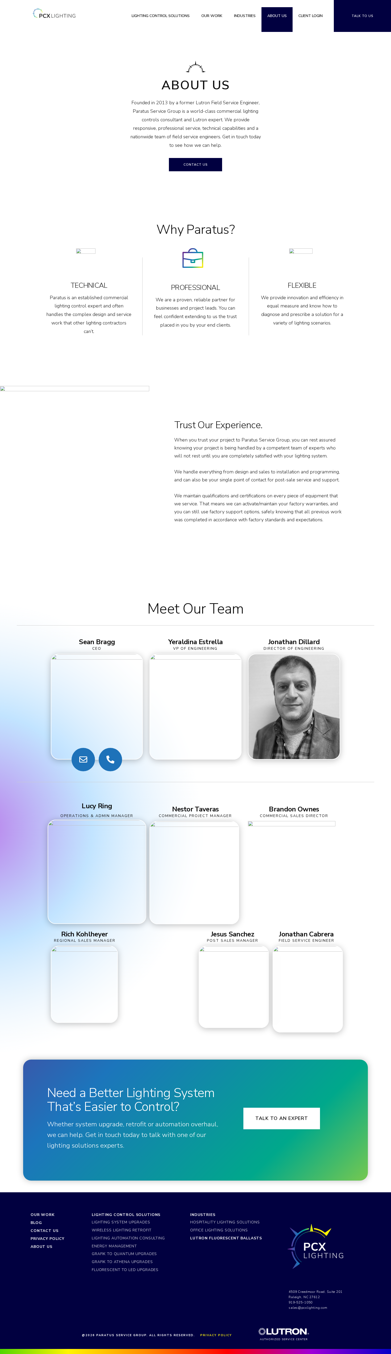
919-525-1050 (301, 1302)
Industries (202, 1214)
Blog (36, 1222)
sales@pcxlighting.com (308, 1308)
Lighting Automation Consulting (128, 1238)
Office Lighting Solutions (219, 1230)
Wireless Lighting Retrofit (122, 1230)
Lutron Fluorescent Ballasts (226, 1238)
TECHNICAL (88, 285)
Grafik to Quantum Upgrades (124, 1253)
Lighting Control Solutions (126, 1214)
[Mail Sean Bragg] (83, 759)
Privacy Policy (47, 1238)
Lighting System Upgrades (121, 1222)
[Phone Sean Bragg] (110, 759)
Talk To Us (362, 16)
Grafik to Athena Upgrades (122, 1261)
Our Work (43, 1214)
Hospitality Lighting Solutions (225, 1222)
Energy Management (114, 1246)
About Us (41, 1246)
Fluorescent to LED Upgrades (125, 1269)
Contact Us (45, 1230)
